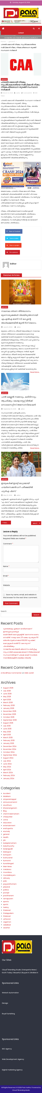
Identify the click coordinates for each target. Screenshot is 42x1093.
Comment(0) (27, 93)
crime (5, 820)
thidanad (6, 916)
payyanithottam (10, 884)
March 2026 (8, 702)
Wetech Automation (10, 993)
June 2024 (7, 764)
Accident (6, 793)
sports (5, 904)
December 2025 (9, 711)
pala (5, 881)
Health (5, 837)
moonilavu (7, 872)
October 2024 (9, 752)
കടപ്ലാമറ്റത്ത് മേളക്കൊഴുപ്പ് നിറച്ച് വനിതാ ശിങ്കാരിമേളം (37, 523)
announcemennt (10, 802)
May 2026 (7, 696)
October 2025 (8, 717)
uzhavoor (7, 919)
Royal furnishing (8, 1014)
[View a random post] (39, 28)
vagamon (7, 922)
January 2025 (8, 743)
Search (4, 611)
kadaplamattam (10, 843)
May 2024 (7, 767)
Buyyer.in (25, 972)
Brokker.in (34, 972)
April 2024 (7, 769)
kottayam (7, 855)
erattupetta (8, 828)
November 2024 (9, 749)
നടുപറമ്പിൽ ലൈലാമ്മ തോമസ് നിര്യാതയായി (21, 652)
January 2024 (8, 778)
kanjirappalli (8, 849)
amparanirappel (9, 799)
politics (6, 890)
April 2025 (7, 734)
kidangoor (7, 852)
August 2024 (8, 758)
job (4, 840)
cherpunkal (7, 817)
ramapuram (8, 898)
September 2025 (10, 720)
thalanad (6, 910)
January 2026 (8, 708)
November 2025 (9, 714)
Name (6, 566)
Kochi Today (7, 972)
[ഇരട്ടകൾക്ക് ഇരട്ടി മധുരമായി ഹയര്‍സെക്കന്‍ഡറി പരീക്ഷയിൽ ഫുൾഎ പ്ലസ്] (21, 464)
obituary (6, 878)
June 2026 (7, 694)
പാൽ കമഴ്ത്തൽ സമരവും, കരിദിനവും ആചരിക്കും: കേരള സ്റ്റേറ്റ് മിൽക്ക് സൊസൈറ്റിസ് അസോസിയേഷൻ (18, 400)
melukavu (7, 869)
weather (6, 928)
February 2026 (9, 705)
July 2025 (7, 726)
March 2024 (8, 772)
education (7, 822)
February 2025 (9, 740)
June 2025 (7, 729)
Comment (8, 544)
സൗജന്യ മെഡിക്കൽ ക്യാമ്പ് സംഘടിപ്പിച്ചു (21, 37)
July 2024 (7, 761)
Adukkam (7, 796)
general (4, 79)
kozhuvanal (7, 858)
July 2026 (7, 691)
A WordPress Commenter (11, 673)
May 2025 (7, 732)
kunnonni (7, 860)
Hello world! (29, 673)
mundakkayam (9, 875)
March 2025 (8, 737)
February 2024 (9, 775)
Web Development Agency (13, 1059)
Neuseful (17, 972)
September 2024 (10, 755)
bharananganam (10, 808)
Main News (7, 866)
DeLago (5, 1003)
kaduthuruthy (8, 846)
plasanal (6, 887)
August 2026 (8, 688)
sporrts (6, 901)
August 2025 (8, 723)
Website (6, 585)
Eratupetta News (29, 970)
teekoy (6, 907)
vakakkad (7, 925)
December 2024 (9, 746)
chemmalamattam (11, 814)
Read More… (35, 372)
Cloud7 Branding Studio (11, 970)
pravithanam (8, 895)
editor (18, 93)
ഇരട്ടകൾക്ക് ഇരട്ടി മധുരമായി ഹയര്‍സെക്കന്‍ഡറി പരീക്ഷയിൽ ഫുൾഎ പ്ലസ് (17, 487)
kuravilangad (8, 863)
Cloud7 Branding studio (21, 1090)
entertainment (9, 825)
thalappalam (8, 913)
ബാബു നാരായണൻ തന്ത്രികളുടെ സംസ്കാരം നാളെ (7, 522)
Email (6, 576)
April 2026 (7, 699)
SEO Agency (7, 1049)
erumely (6, 831)
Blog (5, 811)
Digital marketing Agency (12, 1070)
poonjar (6, 893)
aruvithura (7, 805)
